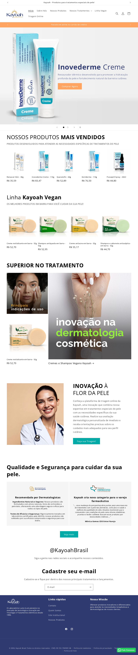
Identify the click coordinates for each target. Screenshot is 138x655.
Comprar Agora (70, 86)
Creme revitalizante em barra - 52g (22, 243)
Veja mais (69, 534)
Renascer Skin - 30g (15, 177)
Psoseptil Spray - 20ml (116, 177)
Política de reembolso (82, 648)
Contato (52, 605)
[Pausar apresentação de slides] (81, 127)
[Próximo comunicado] (130, 2)
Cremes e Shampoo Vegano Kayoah (69, 363)
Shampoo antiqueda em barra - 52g (51, 244)
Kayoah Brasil (21, 648)
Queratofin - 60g (64, 177)
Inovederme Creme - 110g (43, 177)
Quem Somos (54, 610)
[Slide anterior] (57, 127)
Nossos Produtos (56, 620)
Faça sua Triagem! (86, 441)
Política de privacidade (103, 648)
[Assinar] (90, 587)
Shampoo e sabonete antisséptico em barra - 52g (115, 244)
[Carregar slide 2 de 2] (68, 127)
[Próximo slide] (74, 127)
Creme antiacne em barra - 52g (82, 243)
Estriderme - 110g (89, 177)
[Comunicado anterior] (8, 2)
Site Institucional (56, 615)
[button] (80, 11)
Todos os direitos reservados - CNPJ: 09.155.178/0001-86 (49, 648)
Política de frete (70, 651)
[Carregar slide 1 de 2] (64, 127)
